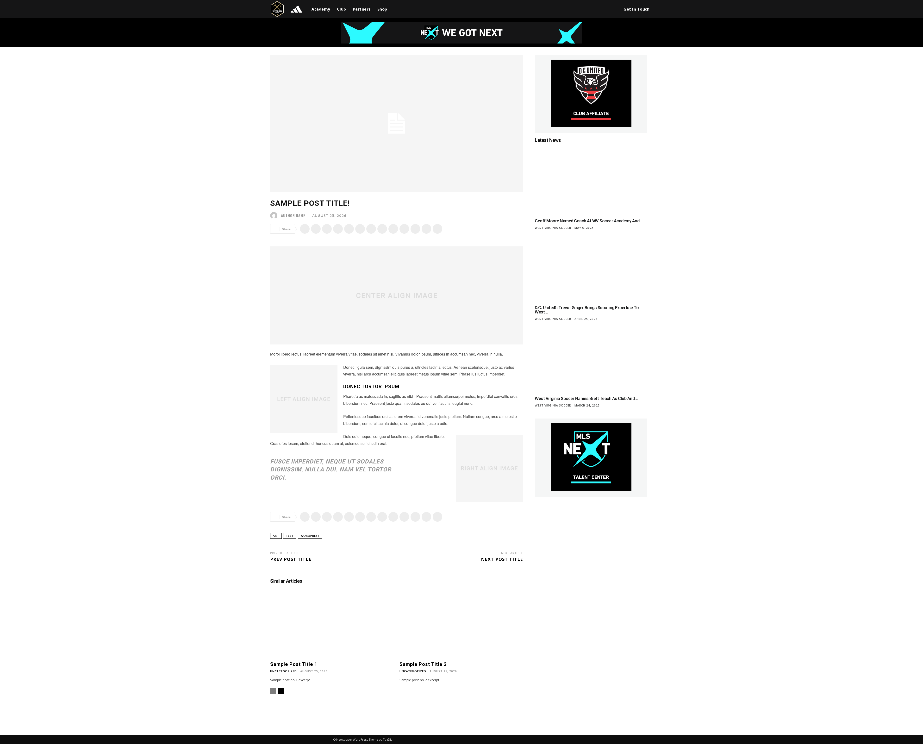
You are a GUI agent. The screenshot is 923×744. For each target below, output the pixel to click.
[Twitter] (316, 229)
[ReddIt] (360, 229)
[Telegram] (404, 229)
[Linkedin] (349, 229)
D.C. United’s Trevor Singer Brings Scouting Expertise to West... (587, 309)
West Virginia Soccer (553, 227)
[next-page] (281, 691)
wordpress (310, 536)
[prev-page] (273, 691)
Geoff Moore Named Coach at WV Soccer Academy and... (589, 220)
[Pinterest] (327, 229)
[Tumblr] (393, 229)
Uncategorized (283, 671)
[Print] (382, 229)
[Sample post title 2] (461, 625)
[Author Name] (275, 215)
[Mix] (415, 229)
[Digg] (437, 229)
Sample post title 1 (293, 664)
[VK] (426, 229)
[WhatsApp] (338, 229)
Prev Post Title (291, 559)
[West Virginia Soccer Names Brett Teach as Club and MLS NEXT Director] (591, 359)
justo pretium (450, 416)
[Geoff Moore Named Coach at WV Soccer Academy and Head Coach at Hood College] (591, 181)
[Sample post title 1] (332, 625)
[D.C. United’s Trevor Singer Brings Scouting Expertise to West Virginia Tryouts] (591, 268)
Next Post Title (502, 559)
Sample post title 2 (423, 664)
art (276, 536)
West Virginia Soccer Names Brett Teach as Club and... (586, 398)
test (290, 536)
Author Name (293, 215)
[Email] (371, 229)
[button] (613, 9)
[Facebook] (305, 229)
